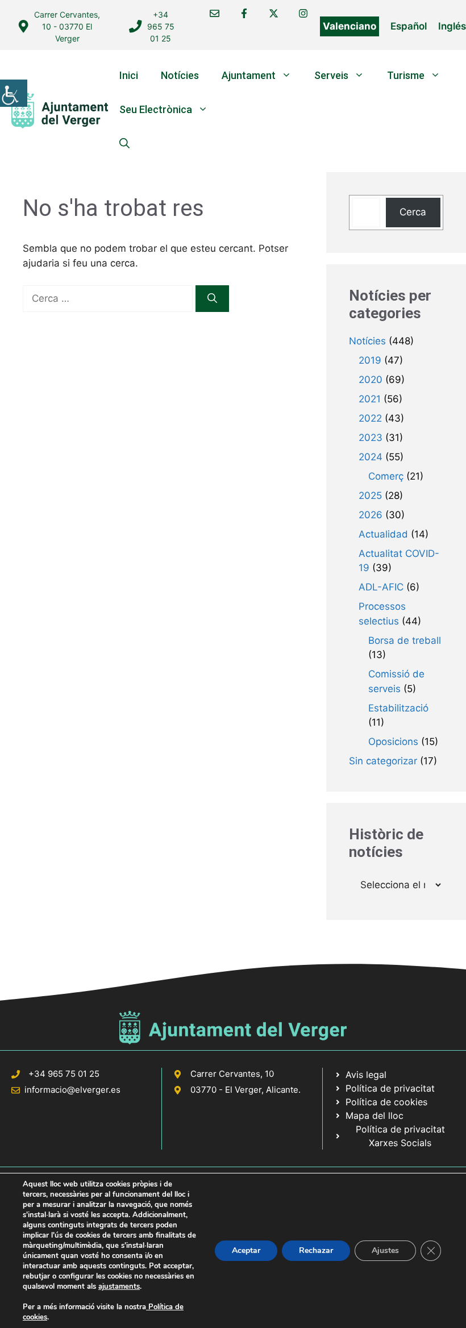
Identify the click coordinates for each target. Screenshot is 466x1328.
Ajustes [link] (385, 1250)
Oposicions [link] (393, 741)
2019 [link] (370, 360)
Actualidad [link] (383, 534)
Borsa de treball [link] (404, 640)
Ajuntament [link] (249, 75)
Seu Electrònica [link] (155, 109)
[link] (13, 93)
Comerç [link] (385, 476)
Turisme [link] (406, 75)
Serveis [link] (331, 75)
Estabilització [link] (398, 708)
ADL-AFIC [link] (381, 587)
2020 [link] (370, 379)
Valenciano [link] (349, 26)
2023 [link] (370, 437)
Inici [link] (128, 75)
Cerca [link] (413, 212)
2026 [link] (370, 515)
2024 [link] (370, 457)
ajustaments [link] (119, 1286)
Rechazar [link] (316, 1250)
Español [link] (408, 26)
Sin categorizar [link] (383, 761)
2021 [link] (370, 399)
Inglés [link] (452, 26)
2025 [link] (370, 495)
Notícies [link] (180, 75)
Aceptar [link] (246, 1250)
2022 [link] (370, 418)
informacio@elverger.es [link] (72, 1089)
